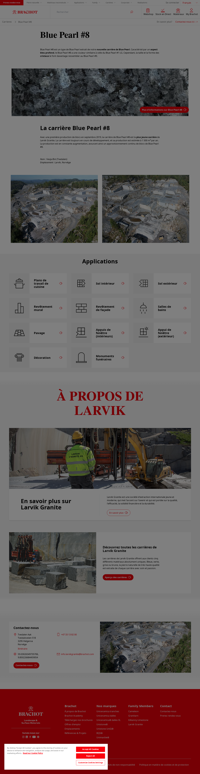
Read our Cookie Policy (33, 753)
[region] (56, 757)
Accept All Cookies (90, 749)
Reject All (90, 756)
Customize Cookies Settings (90, 762)
